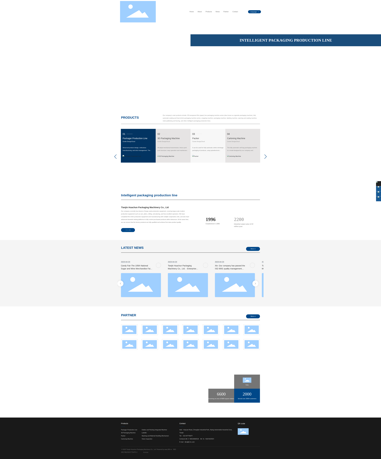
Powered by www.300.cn (164, 449)
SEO (174, 449)
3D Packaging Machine (168, 138)
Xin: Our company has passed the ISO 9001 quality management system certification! (230, 269)
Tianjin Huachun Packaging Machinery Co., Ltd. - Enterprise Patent (182, 269)
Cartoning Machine (236, 138)
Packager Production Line (135, 138)
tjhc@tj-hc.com (190, 442)
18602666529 (194, 439)
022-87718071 (188, 436)
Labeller (144, 433)
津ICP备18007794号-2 (129, 452)
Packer (195, 138)
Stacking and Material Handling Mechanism (155, 436)
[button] (4, 101)
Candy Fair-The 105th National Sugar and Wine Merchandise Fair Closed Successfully (136, 269)
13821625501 (209, 439)
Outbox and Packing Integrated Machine (154, 430)
